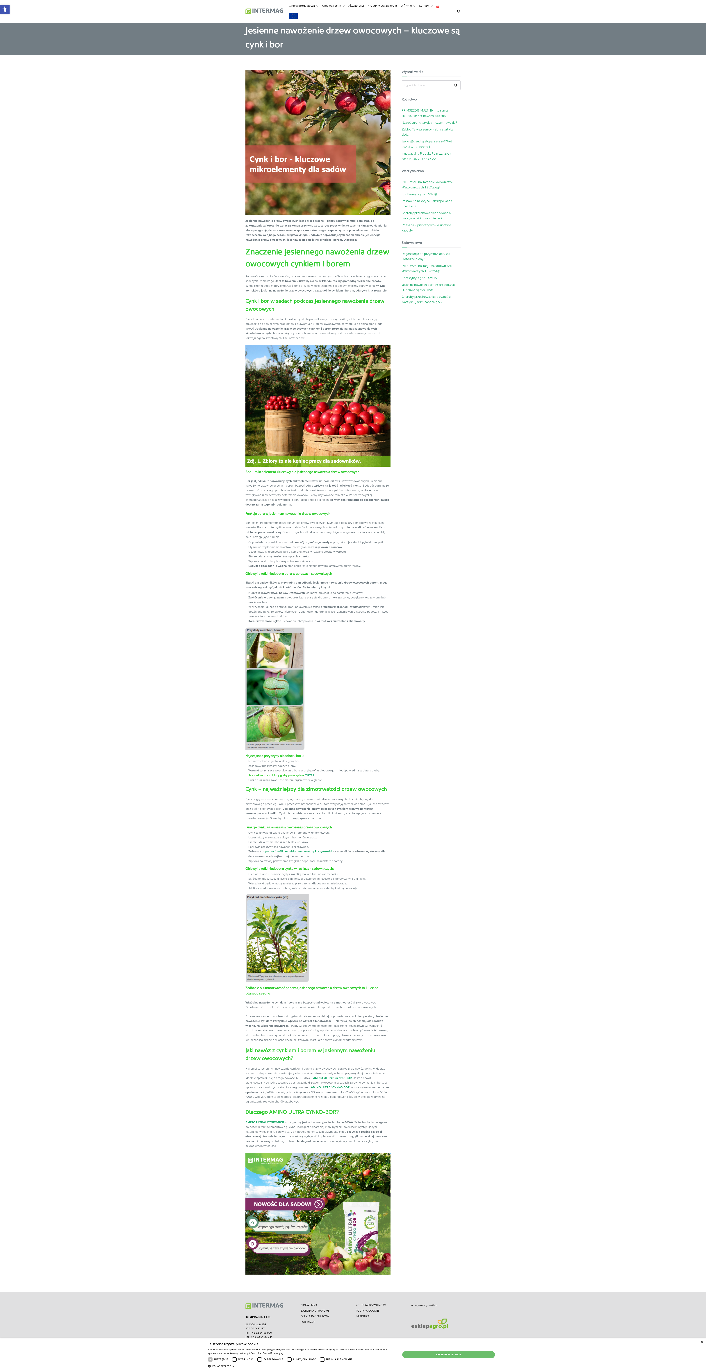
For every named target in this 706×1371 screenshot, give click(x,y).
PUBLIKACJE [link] (308, 1322)
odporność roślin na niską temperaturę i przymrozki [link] (296, 851)
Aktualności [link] (356, 5)
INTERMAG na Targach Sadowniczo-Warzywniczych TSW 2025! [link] (427, 184)
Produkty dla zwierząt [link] (382, 5)
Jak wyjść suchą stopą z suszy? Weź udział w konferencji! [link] (427, 144)
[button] (316, 6)
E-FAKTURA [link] (362, 1316)
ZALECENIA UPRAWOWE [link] (315, 1311)
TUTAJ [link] (309, 775)
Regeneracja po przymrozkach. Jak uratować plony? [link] (426, 256)
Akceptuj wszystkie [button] (448, 1354)
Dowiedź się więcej (273, 1353)
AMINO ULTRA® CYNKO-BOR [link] (332, 1078)
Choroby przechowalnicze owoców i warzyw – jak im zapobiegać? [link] (427, 215)
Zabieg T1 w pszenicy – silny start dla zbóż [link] (427, 132)
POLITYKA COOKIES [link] (367, 1311)
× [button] (701, 1342)
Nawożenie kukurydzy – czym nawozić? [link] (429, 122)
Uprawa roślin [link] (331, 5)
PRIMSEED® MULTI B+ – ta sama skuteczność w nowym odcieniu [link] (425, 113)
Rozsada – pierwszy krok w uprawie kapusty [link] (426, 227)
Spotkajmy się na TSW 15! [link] (420, 194)
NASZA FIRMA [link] (309, 1305)
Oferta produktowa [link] (302, 5)
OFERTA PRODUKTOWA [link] (315, 1316)
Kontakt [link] (424, 5)
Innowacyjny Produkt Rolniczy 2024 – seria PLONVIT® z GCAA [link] (428, 156)
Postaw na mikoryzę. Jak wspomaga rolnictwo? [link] (427, 203)
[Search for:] (431, 85)
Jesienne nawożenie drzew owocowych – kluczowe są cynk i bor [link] (430, 287)
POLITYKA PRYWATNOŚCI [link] (371, 1305)
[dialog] (353, 1354)
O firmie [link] (406, 5)
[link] (5, 9)
